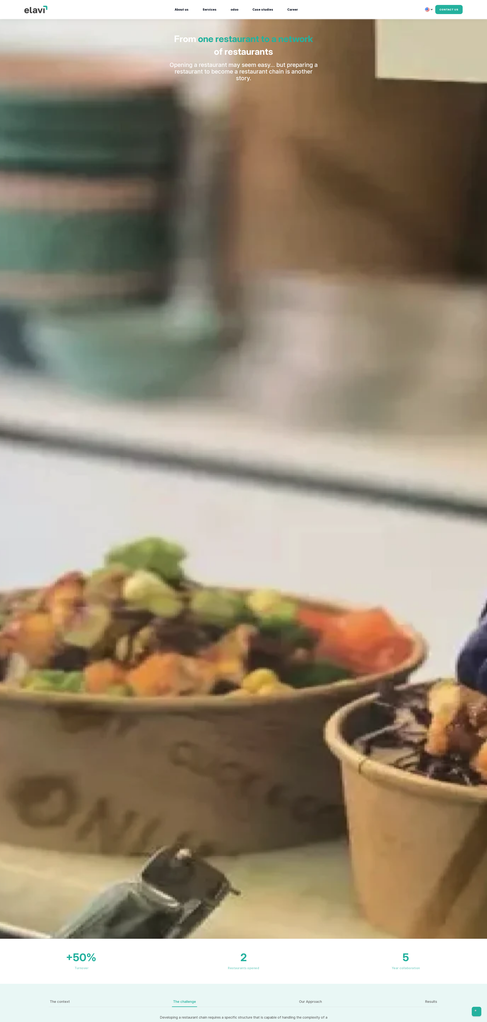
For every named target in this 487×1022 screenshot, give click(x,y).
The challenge (184, 1002)
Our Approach (310, 1002)
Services (209, 9)
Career (292, 9)
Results (431, 1002)
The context (60, 1002)
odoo (234, 9)
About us (182, 9)
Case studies (262, 9)
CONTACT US (448, 9)
